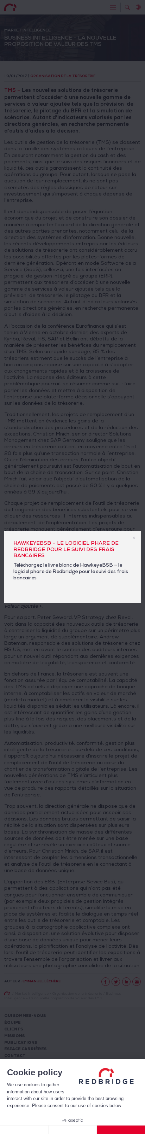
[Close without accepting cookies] (24, 1130)
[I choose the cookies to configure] (73, 1130)
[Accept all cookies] (121, 1130)
